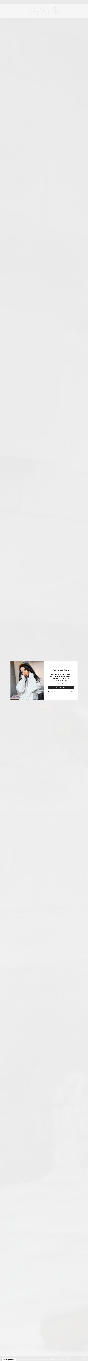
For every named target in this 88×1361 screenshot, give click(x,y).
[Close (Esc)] (75, 663)
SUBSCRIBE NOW (60, 687)
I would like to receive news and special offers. (62, 691)
